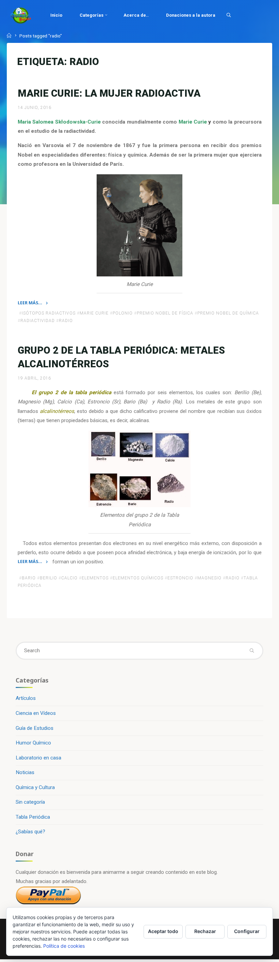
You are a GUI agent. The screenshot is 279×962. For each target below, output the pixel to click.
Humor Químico (33, 743)
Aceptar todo (163, 931)
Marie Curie (94, 313)
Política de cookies (64, 946)
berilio (48, 577)
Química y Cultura (35, 787)
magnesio (209, 577)
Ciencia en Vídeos (36, 713)
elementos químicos (138, 577)
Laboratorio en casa (38, 758)
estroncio (180, 577)
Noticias (25, 772)
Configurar (247, 931)
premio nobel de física (165, 313)
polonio (123, 313)
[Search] (228, 15)
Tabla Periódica (33, 817)
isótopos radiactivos (49, 313)
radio (66, 320)
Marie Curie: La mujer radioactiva (109, 93)
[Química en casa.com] (20, 15)
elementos (95, 577)
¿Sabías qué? (30, 832)
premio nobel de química (228, 313)
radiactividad (37, 320)
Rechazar (205, 931)
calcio (69, 577)
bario (29, 577)
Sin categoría (30, 802)
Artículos (26, 698)
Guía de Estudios (34, 728)
